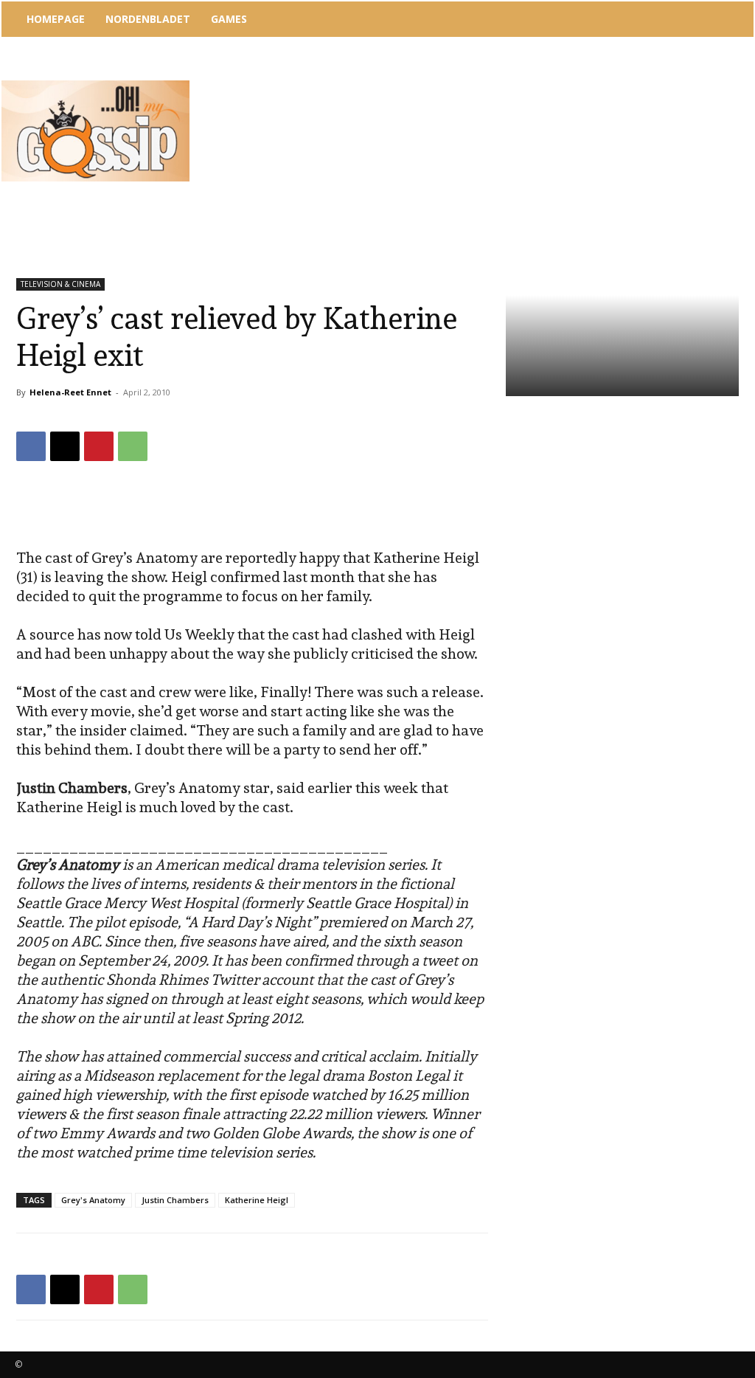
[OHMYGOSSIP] (95, 130)
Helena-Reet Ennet (70, 392)
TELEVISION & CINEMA (60, 284)
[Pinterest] (99, 446)
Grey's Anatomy (93, 1199)
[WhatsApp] (132, 446)
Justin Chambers (175, 1199)
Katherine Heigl (256, 1199)
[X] (65, 446)
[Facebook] (31, 446)
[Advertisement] (465, 77)
